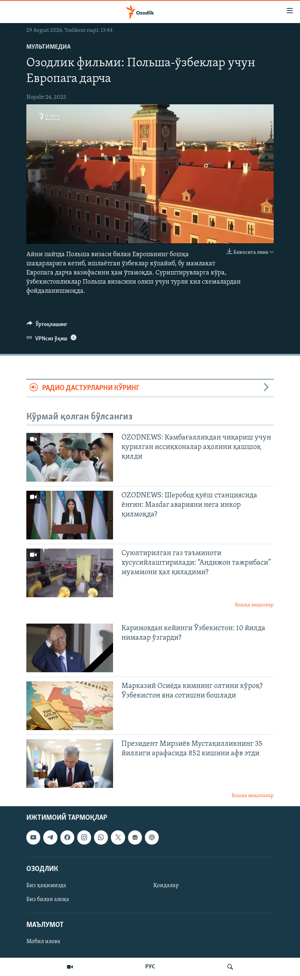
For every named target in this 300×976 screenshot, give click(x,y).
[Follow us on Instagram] (84, 838)
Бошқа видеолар (254, 605)
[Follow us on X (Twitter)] (118, 838)
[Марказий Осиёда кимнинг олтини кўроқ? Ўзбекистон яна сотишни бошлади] (69, 705)
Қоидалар (166, 886)
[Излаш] (230, 967)
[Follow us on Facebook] (67, 838)
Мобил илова (43, 942)
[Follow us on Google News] (135, 838)
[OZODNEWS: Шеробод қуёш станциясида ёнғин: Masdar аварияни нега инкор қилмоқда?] (69, 515)
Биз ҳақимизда (46, 886)
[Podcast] (152, 838)
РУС (150, 967)
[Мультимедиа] (70, 967)
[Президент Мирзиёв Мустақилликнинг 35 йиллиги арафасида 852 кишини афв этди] (69, 763)
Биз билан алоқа (47, 899)
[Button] (47, 326)
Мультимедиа (48, 47)
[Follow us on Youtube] (33, 838)
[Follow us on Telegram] (50, 838)
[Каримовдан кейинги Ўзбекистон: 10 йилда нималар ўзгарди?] (69, 648)
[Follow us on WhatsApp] (101, 838)
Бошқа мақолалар (253, 796)
